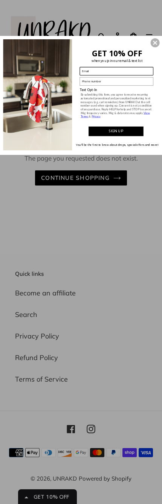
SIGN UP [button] (116, 130)
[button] (155, 42)
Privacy (96, 116)
